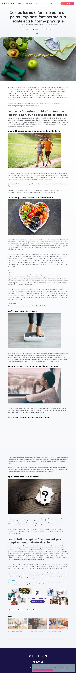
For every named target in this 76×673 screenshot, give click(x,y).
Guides (28, 3)
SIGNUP (67, 3)
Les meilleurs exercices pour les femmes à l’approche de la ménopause (57, 631)
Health (20, 3)
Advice (37, 3)
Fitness (38, 7)
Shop (45, 3)
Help (51, 3)
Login (57, 3)
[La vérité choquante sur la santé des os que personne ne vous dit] (37, 623)
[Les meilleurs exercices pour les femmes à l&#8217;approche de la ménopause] (58, 623)
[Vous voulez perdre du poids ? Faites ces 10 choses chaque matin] (17, 623)
